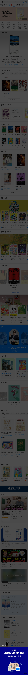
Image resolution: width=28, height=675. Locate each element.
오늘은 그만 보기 (4, 645)
